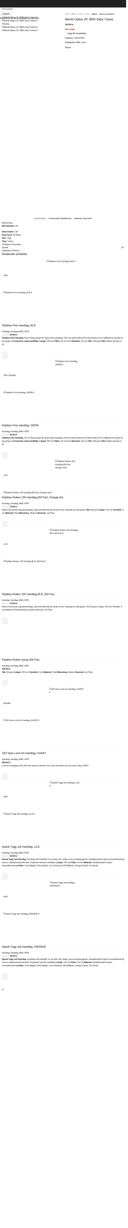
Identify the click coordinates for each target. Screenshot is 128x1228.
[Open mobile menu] (3, 3)
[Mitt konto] (118, 3)
